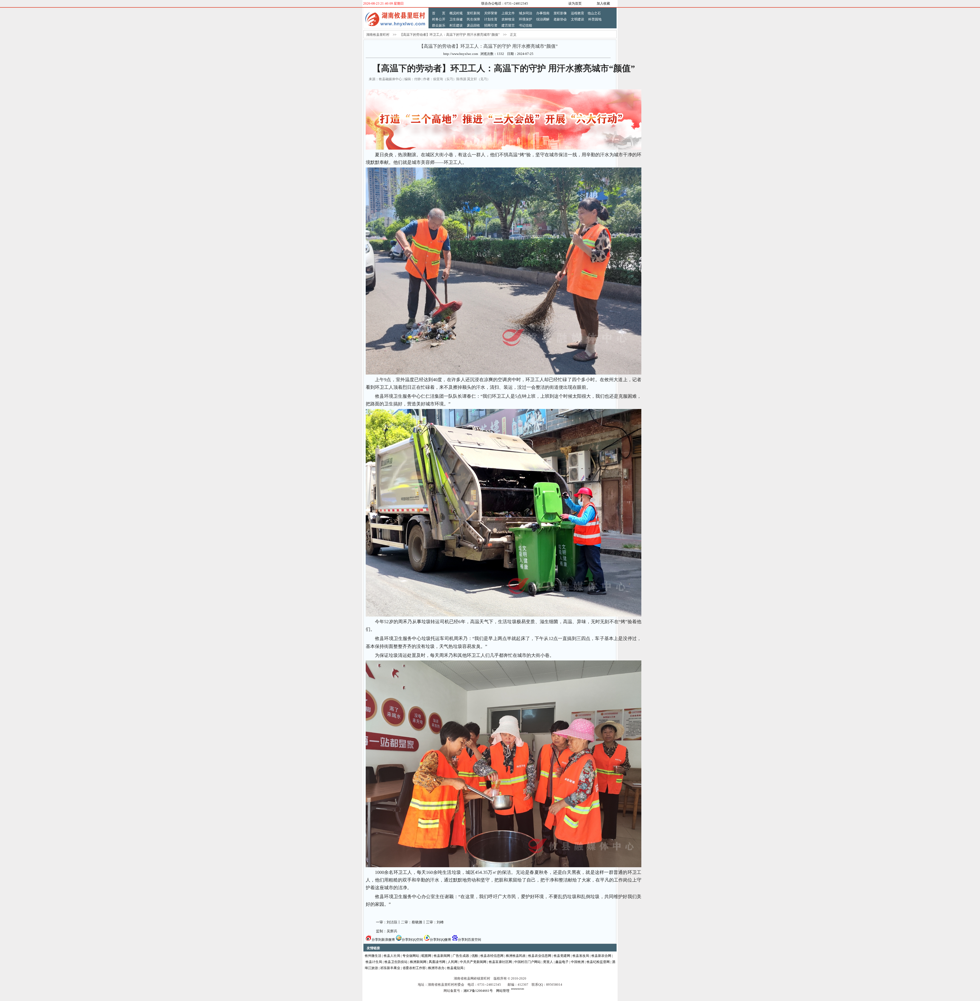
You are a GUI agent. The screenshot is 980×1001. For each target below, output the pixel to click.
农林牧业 (508, 19)
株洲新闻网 (418, 962)
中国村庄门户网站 (527, 962)
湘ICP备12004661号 (478, 991)
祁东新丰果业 (390, 968)
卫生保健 (456, 19)
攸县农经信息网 (492, 956)
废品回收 (473, 25)
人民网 (453, 962)
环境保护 (525, 19)
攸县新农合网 (601, 956)
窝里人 (548, 962)
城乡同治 (525, 13)
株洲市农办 (436, 968)
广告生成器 (460, 956)
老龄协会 (560, 19)
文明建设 (577, 19)
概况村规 (456, 13)
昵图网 (426, 956)
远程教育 (577, 13)
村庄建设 (456, 25)
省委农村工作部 (414, 968)
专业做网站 (410, 956)
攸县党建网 (562, 956)
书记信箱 (525, 25)
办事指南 (542, 13)
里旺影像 (560, 13)
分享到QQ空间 (412, 940)
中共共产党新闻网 (473, 962)
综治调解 (542, 19)
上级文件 (508, 13)
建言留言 (508, 25)
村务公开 (438, 19)
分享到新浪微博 (383, 940)
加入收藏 (603, 3)
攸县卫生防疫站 (396, 962)
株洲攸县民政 (516, 956)
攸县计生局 (373, 962)
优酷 (474, 956)
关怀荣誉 (490, 13)
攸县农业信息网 (539, 956)
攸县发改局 (580, 956)
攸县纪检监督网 (598, 962)
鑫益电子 (562, 962)
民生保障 (473, 19)
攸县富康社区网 (500, 962)
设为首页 (575, 3)
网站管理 (502, 991)
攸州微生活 (373, 956)
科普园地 (595, 19)
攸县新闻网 (442, 956)
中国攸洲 (577, 962)
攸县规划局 (455, 968)
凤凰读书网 (437, 962)
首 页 (438, 13)
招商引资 (490, 25)
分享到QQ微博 (440, 940)
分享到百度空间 (469, 940)
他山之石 (594, 13)
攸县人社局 (392, 956)
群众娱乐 (438, 25)
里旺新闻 (473, 13)
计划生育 (490, 19)
